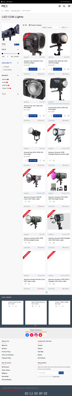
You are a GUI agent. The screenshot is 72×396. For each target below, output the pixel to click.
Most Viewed (6, 297)
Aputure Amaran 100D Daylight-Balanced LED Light (58, 153)
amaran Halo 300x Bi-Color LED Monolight (58, 62)
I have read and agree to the (50, 376)
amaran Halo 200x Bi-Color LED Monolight (33, 62)
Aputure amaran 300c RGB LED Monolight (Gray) (33, 239)
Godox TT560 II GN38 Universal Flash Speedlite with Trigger (48, 302)
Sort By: (44, 27)
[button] (35, 325)
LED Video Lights (15, 10)
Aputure (26, 57)
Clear (17, 44)
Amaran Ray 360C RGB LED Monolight (58, 108)
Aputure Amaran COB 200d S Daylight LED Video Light (58, 280)
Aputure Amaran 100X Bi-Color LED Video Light (33, 198)
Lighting (7, 10)
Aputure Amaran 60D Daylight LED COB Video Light (59, 239)
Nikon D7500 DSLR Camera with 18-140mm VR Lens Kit (25, 302)
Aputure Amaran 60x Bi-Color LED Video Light (34, 280)
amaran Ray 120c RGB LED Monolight (33, 106)
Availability (7, 63)
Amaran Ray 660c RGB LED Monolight (33, 153)
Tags (4, 94)
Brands (5, 75)
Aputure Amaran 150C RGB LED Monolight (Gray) (58, 198)
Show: (63, 27)
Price (4, 49)
